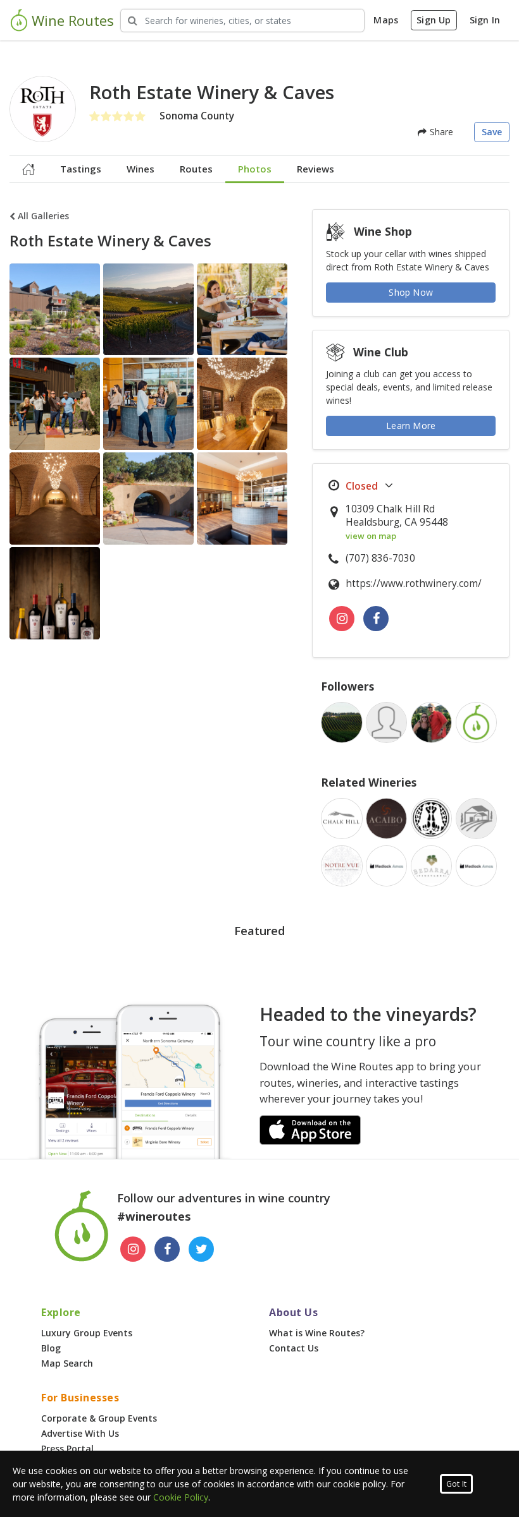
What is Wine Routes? (317, 1333)
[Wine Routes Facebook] (167, 1249)
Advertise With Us (80, 1433)
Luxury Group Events (86, 1333)
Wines (140, 168)
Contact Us (293, 1348)
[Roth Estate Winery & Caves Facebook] (376, 618)
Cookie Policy (180, 1497)
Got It (456, 1483)
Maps (385, 20)
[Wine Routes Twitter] (201, 1249)
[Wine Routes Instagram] (133, 1249)
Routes (196, 168)
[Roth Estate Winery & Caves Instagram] (341, 618)
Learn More (410, 426)
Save (492, 132)
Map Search (67, 1363)
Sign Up (433, 20)
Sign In (485, 20)
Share (440, 132)
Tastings (80, 168)
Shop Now (411, 292)
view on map (371, 535)
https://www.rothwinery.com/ (414, 583)
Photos (255, 168)
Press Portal (67, 1448)
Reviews (315, 168)
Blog (51, 1348)
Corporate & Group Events (99, 1418)
